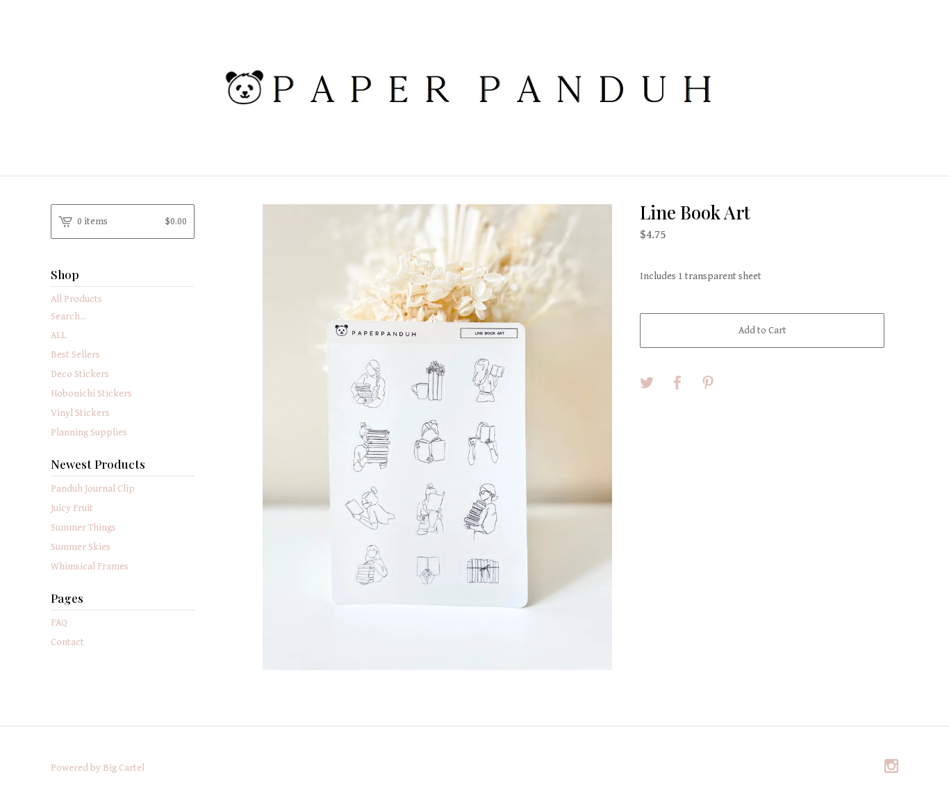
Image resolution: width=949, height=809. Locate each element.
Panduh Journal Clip (93, 488)
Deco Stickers (80, 374)
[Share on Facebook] (677, 384)
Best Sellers (75, 354)
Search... (68, 317)
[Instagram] (891, 767)
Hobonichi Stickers (91, 393)
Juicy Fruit (72, 508)
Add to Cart (762, 330)
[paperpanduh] (474, 87)
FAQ (59, 622)
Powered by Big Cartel (98, 768)
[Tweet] (647, 384)
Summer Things (83, 527)
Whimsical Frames (90, 566)
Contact (67, 642)
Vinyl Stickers (80, 413)
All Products (76, 299)
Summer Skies (80, 547)
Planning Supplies (89, 432)
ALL (58, 335)
